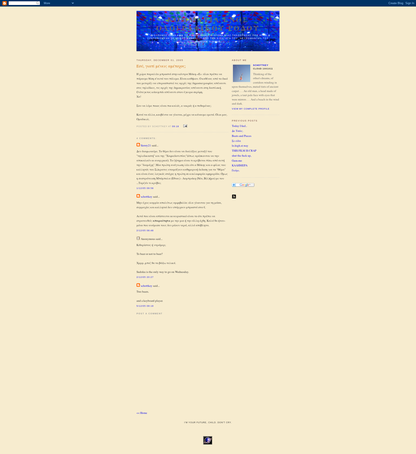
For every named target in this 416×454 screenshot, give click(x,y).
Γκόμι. (236, 170)
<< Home (141, 413)
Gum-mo (237, 160)
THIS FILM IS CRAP (244, 150)
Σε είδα (236, 141)
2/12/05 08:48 (145, 230)
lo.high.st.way (240, 146)
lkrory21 (146, 145)
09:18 (175, 126)
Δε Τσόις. (237, 131)
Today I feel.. (239, 126)
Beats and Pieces (241, 136)
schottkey (146, 196)
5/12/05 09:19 (145, 306)
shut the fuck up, (241, 155)
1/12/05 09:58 (145, 188)
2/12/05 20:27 (145, 277)
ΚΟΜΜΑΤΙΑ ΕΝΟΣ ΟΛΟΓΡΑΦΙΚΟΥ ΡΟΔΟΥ (208, 23)
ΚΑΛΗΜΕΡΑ (239, 165)
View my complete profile (251, 109)
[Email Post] (184, 126)
